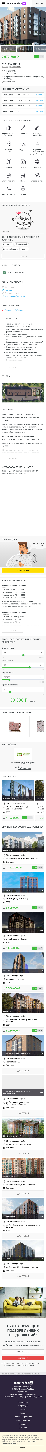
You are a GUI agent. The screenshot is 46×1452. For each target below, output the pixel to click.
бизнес (9, 82)
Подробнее (12, 458)
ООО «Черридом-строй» (11, 67)
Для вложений (21, 244)
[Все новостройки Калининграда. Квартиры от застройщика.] (23, 1383)
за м (29, 818)
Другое (24, 249)
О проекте (23, 1428)
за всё (36, 57)
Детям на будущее (10, 249)
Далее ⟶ (23, 256)
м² (41, 57)
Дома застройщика (24, 768)
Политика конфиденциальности (23, 1394)
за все (24, 818)
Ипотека (23, 1409)
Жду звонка (23, 1358)
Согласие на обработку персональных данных (23, 1397)
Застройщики (23, 1406)
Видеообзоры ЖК (23, 1420)
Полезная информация (23, 1417)
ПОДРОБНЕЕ (12, 367)
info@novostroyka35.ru (23, 1386)
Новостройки (23, 1402)
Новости (23, 1413)
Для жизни (7, 244)
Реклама (23, 1424)
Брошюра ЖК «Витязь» (14, 310)
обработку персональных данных (22, 1364)
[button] (4, 391)
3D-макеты (26, 49)
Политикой (29, 1365)
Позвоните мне (23, 570)
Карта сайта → (23, 1392)
